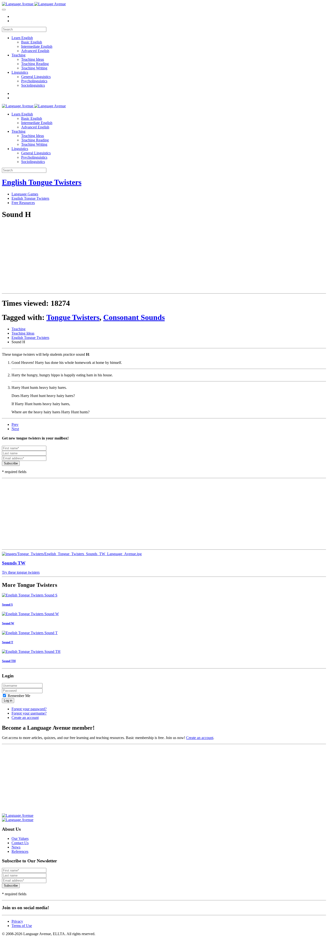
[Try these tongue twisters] (164, 554)
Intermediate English (36, 46)
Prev (15, 424)
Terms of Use (22, 926)
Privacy (17, 921)
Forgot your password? (29, 709)
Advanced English (35, 51)
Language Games (25, 194)
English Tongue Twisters (41, 182)
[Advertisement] (146, 257)
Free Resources (23, 203)
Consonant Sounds (134, 317)
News (16, 847)
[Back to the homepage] (34, 4)
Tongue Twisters (72, 317)
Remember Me (18, 696)
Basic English (31, 42)
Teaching (18, 55)
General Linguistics (36, 77)
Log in (8, 700)
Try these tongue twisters (21, 572)
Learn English (22, 38)
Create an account (25, 718)
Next (15, 429)
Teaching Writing (34, 68)
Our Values (20, 838)
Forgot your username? (29, 713)
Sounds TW (13, 562)
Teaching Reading (35, 64)
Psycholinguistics (34, 81)
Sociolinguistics (33, 85)
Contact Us (20, 843)
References (20, 851)
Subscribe (11, 463)
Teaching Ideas (32, 59)
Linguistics (20, 72)
